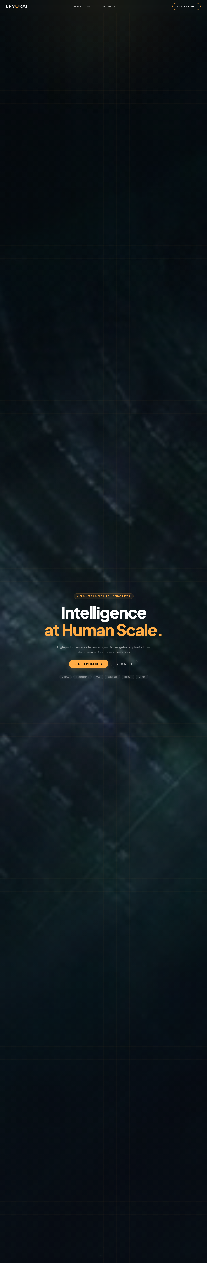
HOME (77, 6)
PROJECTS (108, 6)
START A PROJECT (186, 6)
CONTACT (128, 6)
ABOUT (91, 6)
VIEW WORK (124, 663)
